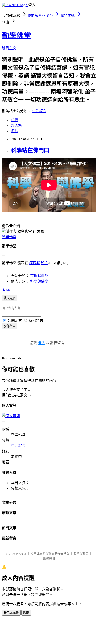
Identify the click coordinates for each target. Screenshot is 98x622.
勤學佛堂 (16, 35)
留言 (44, 263)
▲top (6, 289)
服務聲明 (49, 558)
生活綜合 (39, 111)
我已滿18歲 (11, 613)
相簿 (14, 120)
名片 (14, 131)
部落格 (16, 125)
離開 (26, 613)
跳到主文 (9, 48)
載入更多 (9, 298)
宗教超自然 (39, 276)
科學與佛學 (39, 281)
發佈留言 (9, 326)
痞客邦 (34, 263)
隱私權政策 (81, 553)
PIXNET (21, 553)
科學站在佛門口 (30, 150)
